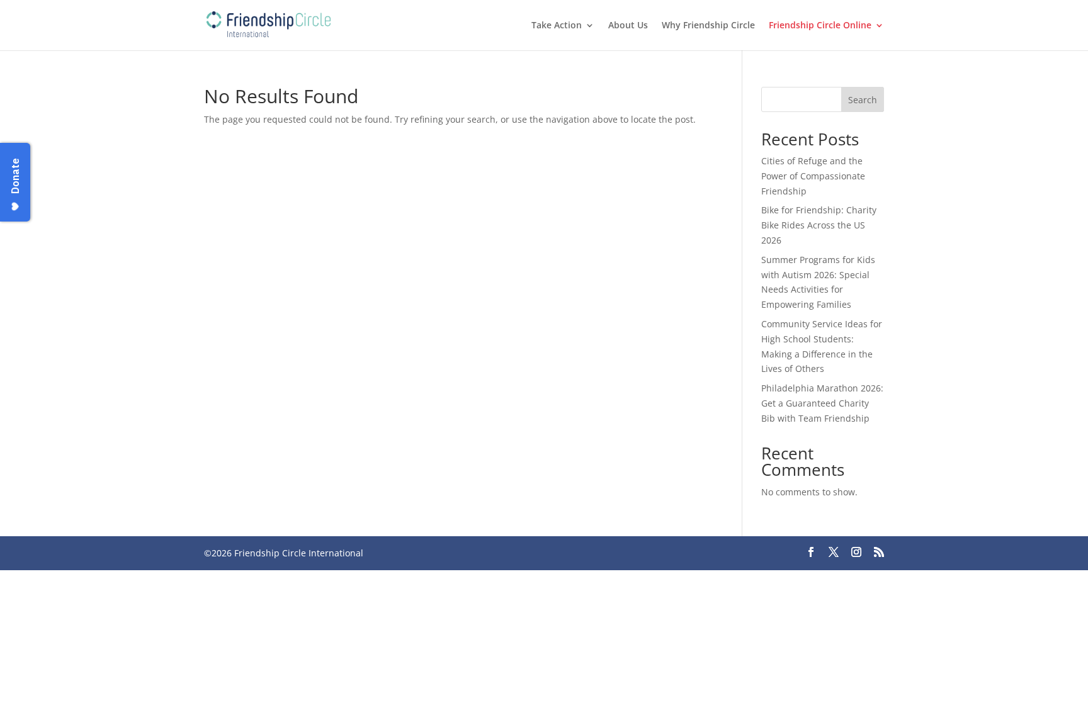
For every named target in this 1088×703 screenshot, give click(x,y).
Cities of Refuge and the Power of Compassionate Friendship (813, 176)
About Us (628, 26)
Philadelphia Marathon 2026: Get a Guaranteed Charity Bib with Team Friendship (822, 403)
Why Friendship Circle (708, 26)
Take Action (556, 26)
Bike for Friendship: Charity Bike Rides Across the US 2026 (818, 225)
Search (862, 100)
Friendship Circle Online (820, 26)
